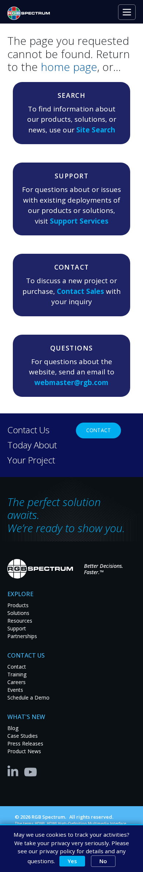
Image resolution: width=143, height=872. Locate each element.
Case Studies (22, 735)
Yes (72, 861)
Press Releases (25, 743)
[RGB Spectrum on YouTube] (30, 770)
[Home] (31, 13)
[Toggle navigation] (127, 12)
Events (15, 689)
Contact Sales (80, 291)
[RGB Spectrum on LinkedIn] (14, 770)
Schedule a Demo (28, 697)
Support (16, 628)
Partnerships (22, 636)
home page (69, 66)
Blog (12, 728)
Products (18, 605)
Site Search (95, 130)
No (103, 861)
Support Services (79, 221)
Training (16, 674)
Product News (24, 751)
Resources (19, 620)
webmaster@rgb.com (71, 382)
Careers (16, 682)
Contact (98, 430)
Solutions (18, 612)
